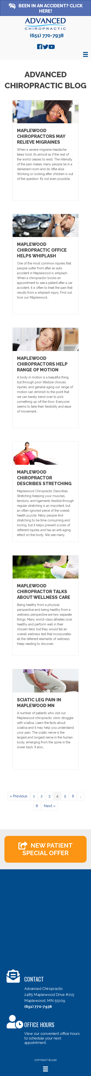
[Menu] (85, 54)
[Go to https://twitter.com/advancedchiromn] (45, 47)
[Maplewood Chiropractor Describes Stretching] (45, 453)
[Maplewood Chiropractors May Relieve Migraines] (45, 111)
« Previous (18, 796)
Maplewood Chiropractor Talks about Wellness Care (43, 591)
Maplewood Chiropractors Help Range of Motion (42, 364)
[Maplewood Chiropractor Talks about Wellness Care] (45, 567)
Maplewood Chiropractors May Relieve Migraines (41, 136)
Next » (49, 806)
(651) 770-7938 (47, 35)
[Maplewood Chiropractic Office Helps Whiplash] (45, 225)
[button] (45, 8)
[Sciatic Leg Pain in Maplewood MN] (45, 680)
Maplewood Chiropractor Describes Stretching (44, 477)
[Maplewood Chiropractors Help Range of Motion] (45, 339)
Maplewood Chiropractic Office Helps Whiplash (42, 250)
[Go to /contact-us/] (49, 990)
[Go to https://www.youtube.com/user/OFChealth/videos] (51, 47)
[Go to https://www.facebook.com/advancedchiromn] (40, 47)
